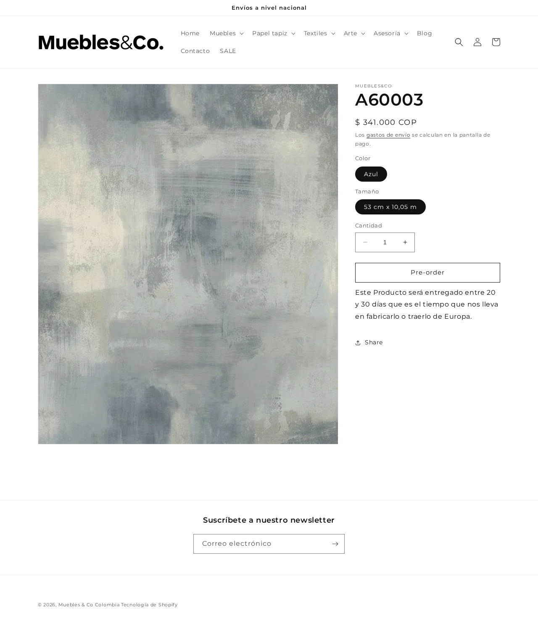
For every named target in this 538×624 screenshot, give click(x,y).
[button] (226, 33)
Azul (371, 174)
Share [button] (374, 342)
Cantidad (368, 225)
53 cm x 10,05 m (390, 207)
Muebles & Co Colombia (89, 605)
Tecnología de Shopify (149, 605)
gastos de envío (389, 135)
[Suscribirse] (335, 544)
